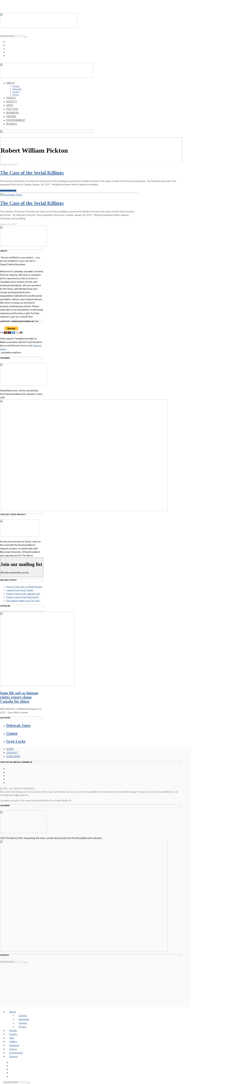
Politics (12, 109)
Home (10, 749)
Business (12, 112)
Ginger (12, 733)
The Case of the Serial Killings (32, 172)
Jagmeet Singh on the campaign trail (23, 593)
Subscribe (17, 89)
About (10, 83)
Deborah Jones (18, 725)
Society (11, 101)
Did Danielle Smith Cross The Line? (23, 600)
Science (11, 123)
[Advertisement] (90, 985)
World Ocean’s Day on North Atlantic (24, 586)
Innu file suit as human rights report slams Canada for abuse (19, 697)
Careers (15, 92)
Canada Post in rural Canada (19, 590)
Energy (11, 116)
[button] (26, 36)
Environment (15, 120)
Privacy (15, 94)
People (11, 97)
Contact (16, 86)
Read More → (8, 191)
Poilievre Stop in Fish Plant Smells (22, 597)
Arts (9, 105)
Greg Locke (16, 741)
